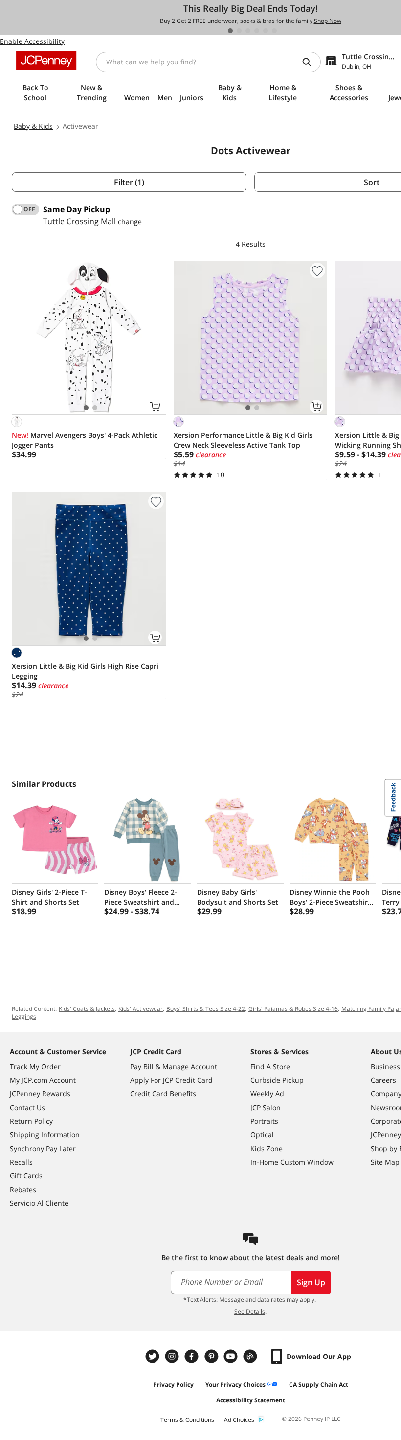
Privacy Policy (173, 1384)
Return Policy (31, 1121)
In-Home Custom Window (292, 1162)
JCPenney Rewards (40, 1093)
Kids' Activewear (140, 1009)
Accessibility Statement (250, 1400)
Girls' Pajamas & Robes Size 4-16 (293, 1009)
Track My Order (35, 1066)
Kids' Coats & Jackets (87, 1009)
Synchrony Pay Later (43, 1148)
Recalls (21, 1162)
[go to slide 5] (265, 30)
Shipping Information (45, 1134)
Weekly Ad (267, 1093)
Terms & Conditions (187, 1420)
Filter (129, 182)
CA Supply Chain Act (318, 1384)
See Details (249, 1311)
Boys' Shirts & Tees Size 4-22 (205, 1009)
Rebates (23, 1189)
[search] (310, 62)
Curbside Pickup (277, 1080)
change (130, 221)
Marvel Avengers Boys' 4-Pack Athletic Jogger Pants (84, 440)
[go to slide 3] (247, 30)
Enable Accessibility (32, 41)
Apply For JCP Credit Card (171, 1080)
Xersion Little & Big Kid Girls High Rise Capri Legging (85, 670)
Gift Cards (26, 1175)
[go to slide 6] (274, 30)
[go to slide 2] (239, 30)
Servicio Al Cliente (39, 1203)
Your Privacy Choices (235, 1384)
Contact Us (27, 1107)
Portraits (264, 1121)
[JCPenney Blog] (251, 1356)
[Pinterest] (212, 1356)
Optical (262, 1134)
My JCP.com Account (43, 1080)
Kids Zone (266, 1148)
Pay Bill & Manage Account (173, 1066)
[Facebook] (192, 1356)
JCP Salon (265, 1107)
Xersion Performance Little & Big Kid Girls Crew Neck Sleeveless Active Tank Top (243, 440)
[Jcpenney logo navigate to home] (46, 60)
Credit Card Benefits (163, 1093)
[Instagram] (173, 1356)
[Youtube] (232, 1356)
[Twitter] (153, 1356)
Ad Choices (239, 1420)
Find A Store (270, 1066)
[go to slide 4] (256, 30)
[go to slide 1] (230, 30)
